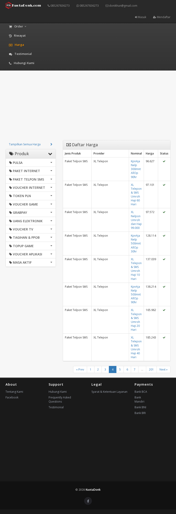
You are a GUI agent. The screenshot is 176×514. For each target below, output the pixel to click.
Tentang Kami (14, 392)
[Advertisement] (88, 108)
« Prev (80, 369)
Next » (164, 369)
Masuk (141, 17)
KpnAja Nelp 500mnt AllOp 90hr (136, 294)
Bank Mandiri (139, 399)
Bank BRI (140, 413)
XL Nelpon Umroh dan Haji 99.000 (136, 220)
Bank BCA (141, 392)
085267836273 (60, 6)
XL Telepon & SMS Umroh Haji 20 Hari (136, 320)
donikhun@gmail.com (122, 6)
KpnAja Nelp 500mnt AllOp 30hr (136, 243)
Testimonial (56, 407)
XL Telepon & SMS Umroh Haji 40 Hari (136, 347)
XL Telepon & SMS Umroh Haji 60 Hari (136, 194)
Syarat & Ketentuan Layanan (109, 392)
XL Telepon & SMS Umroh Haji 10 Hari (136, 269)
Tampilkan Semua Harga (25, 144)
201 (151, 369)
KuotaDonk (93, 490)
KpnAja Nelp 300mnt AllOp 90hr (136, 169)
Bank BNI (140, 407)
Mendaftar (163, 17)
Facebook (12, 397)
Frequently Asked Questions (60, 399)
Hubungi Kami (58, 392)
